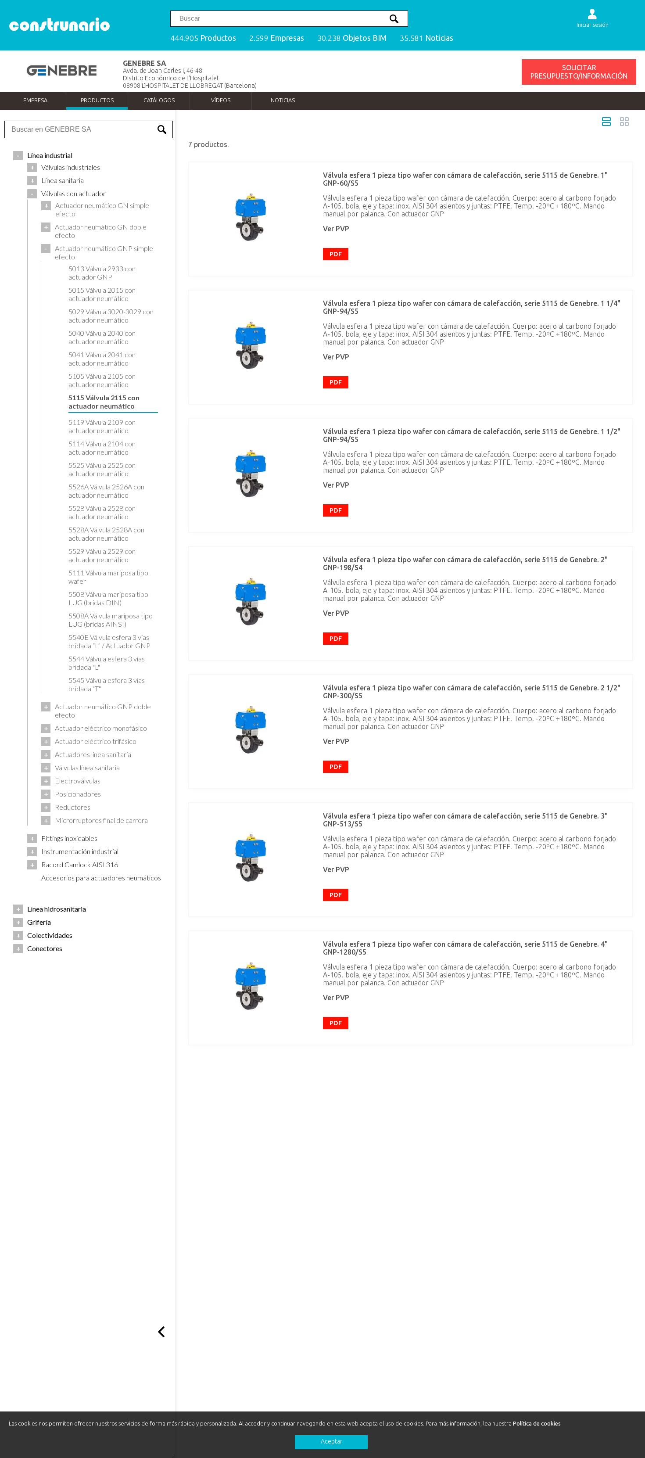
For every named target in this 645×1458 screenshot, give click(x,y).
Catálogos (159, 100)
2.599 (276, 38)
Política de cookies (537, 1423)
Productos (97, 100)
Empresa (35, 100)
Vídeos (220, 100)
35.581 (426, 38)
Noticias (283, 100)
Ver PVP (336, 229)
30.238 (352, 38)
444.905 (203, 38)
